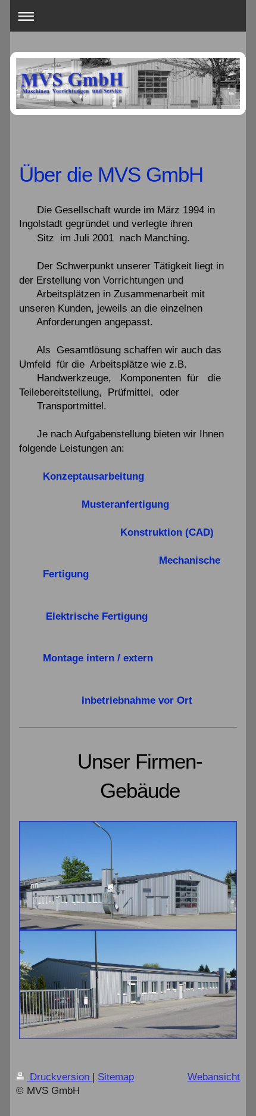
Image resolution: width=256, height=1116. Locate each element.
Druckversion (59, 1077)
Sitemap (116, 1077)
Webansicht (214, 1077)
